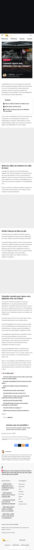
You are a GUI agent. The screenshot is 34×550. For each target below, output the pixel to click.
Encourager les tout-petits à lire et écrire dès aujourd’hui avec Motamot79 (8, 502)
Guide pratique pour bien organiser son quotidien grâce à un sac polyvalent (8, 509)
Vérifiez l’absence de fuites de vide (13, 106)
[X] (29, 540)
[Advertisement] (17, 17)
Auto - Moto (7, 59)
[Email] (12, 70)
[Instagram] (31, 540)
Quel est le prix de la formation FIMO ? (13, 400)
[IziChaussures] (9, 35)
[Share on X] (9, 70)
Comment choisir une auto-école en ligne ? (14, 390)
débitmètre (10, 417)
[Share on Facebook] (6, 70)
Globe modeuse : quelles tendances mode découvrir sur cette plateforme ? (8, 516)
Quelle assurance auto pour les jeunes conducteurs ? (16, 410)
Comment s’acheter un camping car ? (12, 407)
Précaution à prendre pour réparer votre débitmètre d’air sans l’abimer (16, 110)
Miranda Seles (12, 74)
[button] (3, 35)
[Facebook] (27, 540)
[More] (17, 70)
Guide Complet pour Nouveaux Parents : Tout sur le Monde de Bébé (8, 494)
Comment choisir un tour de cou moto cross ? (14, 393)
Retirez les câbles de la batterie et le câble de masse (17, 103)
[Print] (14, 70)
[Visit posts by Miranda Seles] (4, 75)
